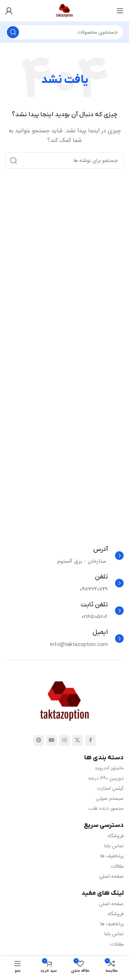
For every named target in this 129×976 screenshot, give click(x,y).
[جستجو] (13, 32)
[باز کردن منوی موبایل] (120, 11)
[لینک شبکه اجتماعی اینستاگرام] (64, 740)
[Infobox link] (90, 555)
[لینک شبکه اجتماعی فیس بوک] (90, 740)
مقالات (117, 866)
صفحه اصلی (111, 876)
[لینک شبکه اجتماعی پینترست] (38, 740)
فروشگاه (116, 836)
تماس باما (114, 846)
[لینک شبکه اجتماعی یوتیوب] (51, 740)
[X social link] (77, 740)
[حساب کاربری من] (9, 11)
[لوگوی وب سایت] (64, 10)
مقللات (117, 944)
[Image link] (64, 700)
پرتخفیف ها (112, 856)
